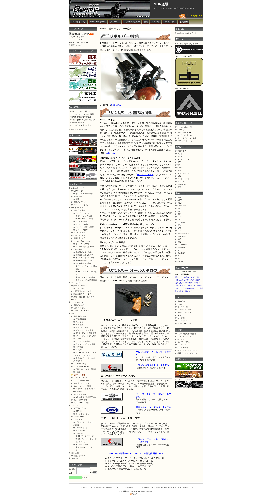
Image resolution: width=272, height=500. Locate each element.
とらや (180, 304)
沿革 (77, 199)
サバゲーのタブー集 (85, 219)
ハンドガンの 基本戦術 (86, 277)
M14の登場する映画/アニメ (86, 397)
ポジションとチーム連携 (85, 258)
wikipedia (110, 153)
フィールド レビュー (84, 288)
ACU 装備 (79, 325)
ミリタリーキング (184, 324)
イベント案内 (183, 132)
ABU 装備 (79, 322)
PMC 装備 (79, 347)
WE (179, 259)
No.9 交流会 (80, 431)
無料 (184, 272)
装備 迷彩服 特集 (80, 316)
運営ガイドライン (80, 202)
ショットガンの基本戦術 (87, 280)
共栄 (179, 187)
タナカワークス (183, 159)
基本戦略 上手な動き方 (84, 255)
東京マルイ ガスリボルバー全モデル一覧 (127, 469)
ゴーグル (79, 350)
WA (179, 165)
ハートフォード (183, 179)
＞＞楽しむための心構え (78, 129)
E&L (179, 208)
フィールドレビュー (185, 138)
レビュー (123, 487)
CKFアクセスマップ (85, 436)
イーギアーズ (183, 307)
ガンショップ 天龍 (185, 310)
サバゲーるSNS (184, 342)
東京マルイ (182, 151)
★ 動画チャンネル (76, 45)
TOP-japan (182, 184)
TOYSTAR (181, 248)
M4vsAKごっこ (81, 428)
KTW (179, 162)
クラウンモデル (183, 173)
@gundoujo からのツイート (185, 33)
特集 (146, 22)
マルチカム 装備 (82, 327)
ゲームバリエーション (82, 241)
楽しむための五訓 (85, 216)
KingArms (181, 222)
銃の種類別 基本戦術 (84, 263)
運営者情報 (78, 196)
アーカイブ (78, 419)
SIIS (179, 170)
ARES (180, 200)
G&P (179, 214)
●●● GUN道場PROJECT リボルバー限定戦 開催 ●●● (136, 453)
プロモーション (183, 141)
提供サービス (79, 191)
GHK (179, 217)
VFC (179, 256)
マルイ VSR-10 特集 (81, 403)
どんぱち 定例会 (82, 445)
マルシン (181, 154)
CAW (179, 168)
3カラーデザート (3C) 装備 (86, 333)
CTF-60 (79, 411)
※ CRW (180, 262)
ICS (179, 220)
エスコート (182, 182)
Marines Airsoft (183, 234)
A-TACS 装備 (81, 319)
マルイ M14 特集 (80, 394)
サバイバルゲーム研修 (84, 194)
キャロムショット (184, 312)
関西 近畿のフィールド (82, 294)
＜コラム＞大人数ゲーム (85, 247)
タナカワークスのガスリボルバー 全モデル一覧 (130, 463)
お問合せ (184, 22)
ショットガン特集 (80, 378)
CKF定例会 (80, 433)
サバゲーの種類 (82, 224)
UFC (179, 250)
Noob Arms (182, 301)
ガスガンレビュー (80, 308)
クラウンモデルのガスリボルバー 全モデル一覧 (130, 461)
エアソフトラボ (76, 40)
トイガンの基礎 (79, 233)
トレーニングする (82, 244)
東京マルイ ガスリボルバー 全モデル (153, 407)
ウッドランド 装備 (83, 341)
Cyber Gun (182, 206)
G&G (179, 211)
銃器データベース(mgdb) (187, 353)
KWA (179, 225)
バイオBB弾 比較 (80, 364)
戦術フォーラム (79, 456)
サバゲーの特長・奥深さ (85, 227)
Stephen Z (116, 105)
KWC (179, 228)
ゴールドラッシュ (82, 414)
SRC (179, 242)
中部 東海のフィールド (82, 291)
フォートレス (183, 321)
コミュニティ (170, 22)
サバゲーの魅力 (82, 230)
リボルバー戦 (79, 417)
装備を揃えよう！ (80, 238)
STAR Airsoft (182, 245)
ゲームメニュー (183, 127)
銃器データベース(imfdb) (187, 350)
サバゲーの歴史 (82, 222)
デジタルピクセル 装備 (84, 330)
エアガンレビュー (132, 22)
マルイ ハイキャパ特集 (82, 386)
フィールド (115, 22)
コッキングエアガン (81, 311)
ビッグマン (182, 318)
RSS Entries (136, 494)
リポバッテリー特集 (81, 367)
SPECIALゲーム (80, 408)
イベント (156, 22)
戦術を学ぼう (79, 249)
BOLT (180, 203)
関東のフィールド (80, 286)
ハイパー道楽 (183, 348)
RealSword (182, 236)
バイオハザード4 (145, 174)
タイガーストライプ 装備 (85, 344)
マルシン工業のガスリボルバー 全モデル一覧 (129, 466)
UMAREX (181, 253)
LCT (179, 231)
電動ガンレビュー (80, 305)
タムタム (181, 315)
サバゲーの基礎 (79, 210)
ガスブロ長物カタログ (82, 380)
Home (103, 28)
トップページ (84, 487)
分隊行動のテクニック (84, 261)
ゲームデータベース (185, 339)
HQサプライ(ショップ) (79, 42)
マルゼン (181, 156)
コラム (180, 130)
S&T (179, 239)
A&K (179, 197)
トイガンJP (182, 345)
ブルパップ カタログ (81, 383)
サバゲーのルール (82, 213)
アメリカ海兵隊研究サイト (188, 334)
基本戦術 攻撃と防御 (84, 252)
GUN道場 (161, 4)
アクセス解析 (191, 272)
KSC (179, 176)
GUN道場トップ (79, 22)
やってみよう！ (79, 235)
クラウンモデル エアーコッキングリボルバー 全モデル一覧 (136, 458)
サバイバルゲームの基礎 (100, 487)
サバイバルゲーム (98, 22)
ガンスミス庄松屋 (184, 336)
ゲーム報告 (184, 135)
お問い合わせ (188, 487)
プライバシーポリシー (82, 205)
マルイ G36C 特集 (80, 400)
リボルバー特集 (79, 375)
